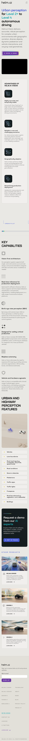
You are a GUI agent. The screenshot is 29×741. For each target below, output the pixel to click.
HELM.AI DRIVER (7, 691)
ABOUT (17, 691)
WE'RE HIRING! (6, 713)
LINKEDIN (5, 721)
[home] (7, 2)
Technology (19, 687)
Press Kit (18, 707)
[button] (26, 2)
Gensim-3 (5, 695)
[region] (14, 220)
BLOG (16, 699)
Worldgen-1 (6, 703)
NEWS (17, 695)
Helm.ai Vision (6, 687)
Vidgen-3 (5, 699)
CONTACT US (6, 717)
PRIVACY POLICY (20, 703)
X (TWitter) (5, 725)
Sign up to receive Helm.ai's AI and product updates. (14, 669)
